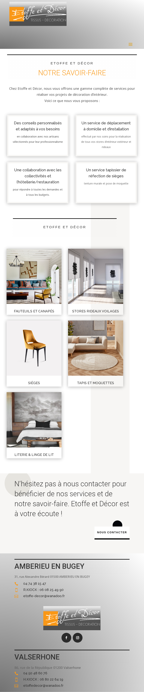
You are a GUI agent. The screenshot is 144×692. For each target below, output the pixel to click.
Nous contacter (112, 532)
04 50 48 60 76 (35, 673)
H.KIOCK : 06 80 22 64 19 (43, 679)
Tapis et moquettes (95, 383)
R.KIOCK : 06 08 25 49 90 (43, 590)
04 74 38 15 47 (34, 583)
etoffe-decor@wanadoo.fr (44, 596)
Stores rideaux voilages (95, 311)
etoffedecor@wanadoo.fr (43, 685)
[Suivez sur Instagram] (77, 638)
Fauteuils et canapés (34, 311)
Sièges (34, 383)
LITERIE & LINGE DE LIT (34, 455)
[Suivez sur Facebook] (66, 638)
